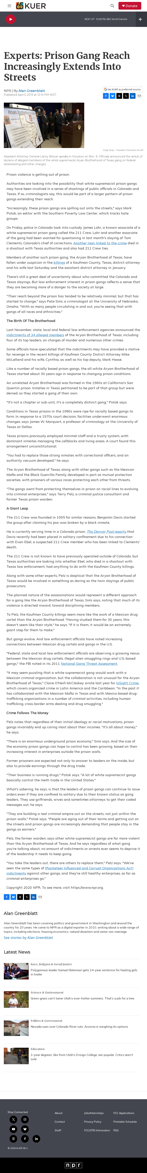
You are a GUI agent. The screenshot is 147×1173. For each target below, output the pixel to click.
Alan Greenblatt (32, 91)
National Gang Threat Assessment (89, 663)
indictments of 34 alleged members (35, 335)
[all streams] (141, 19)
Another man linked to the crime (100, 243)
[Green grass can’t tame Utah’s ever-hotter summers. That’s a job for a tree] (16, 999)
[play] (10, 19)
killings (59, 262)
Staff (58, 1130)
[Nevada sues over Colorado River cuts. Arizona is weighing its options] (16, 1027)
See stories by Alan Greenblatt (28, 937)
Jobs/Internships (94, 1113)
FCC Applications (124, 1113)
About (58, 1113)
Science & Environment (47, 992)
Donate (131, 6)
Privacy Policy (92, 1121)
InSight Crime (127, 683)
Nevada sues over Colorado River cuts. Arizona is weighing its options (79, 1026)
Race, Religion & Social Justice (51, 964)
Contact (60, 1121)
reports (107, 531)
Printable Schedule (125, 1121)
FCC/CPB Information (97, 1130)
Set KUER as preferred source (123, 89)
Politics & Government (46, 1021)
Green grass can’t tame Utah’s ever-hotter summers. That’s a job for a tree (82, 998)
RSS (116, 1130)
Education (38, 1049)
